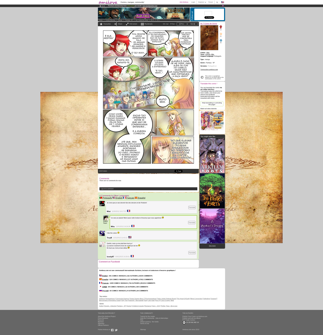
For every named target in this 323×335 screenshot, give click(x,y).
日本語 (104, 287)
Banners (101, 322)
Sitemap (143, 329)
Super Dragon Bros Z (137, 299)
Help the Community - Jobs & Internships (154, 318)
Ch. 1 (152, 20)
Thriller (163, 306)
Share (120, 24)
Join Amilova (184, 2)
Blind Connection (196, 299)
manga (120, 20)
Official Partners (103, 325)
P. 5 (158, 20)
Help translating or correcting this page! (212, 103)
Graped (213, 299)
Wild (172, 300)
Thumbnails (148, 24)
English (119, 198)
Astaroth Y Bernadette (135, 300)
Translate (192, 207)
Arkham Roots (171, 299)
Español (141, 198)
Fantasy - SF (129, 20)
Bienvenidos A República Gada (109, 300)
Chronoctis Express (122, 299)
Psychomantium (150, 299)
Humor (129, 306)
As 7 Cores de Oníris (142, 20)
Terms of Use (144, 323)
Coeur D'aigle (165, 300)
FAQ (141, 320)
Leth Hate (151, 300)
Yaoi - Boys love (171, 306)
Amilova (102, 299)
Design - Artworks (110, 306)
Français (130, 198)
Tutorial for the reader (147, 316)
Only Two (124, 300)
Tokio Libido (161, 299)
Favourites (107, 24)
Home (101, 20)
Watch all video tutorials (208, 109)
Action (101, 306)
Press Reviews (103, 318)
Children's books (138, 306)
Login (193, 2)
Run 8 (157, 300)
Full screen (133, 24)
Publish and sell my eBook (191, 318)
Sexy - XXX (156, 306)
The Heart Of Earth (183, 299)
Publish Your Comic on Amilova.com (194, 316)
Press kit (101, 320)
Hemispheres (110, 299)
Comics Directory (110, 20)
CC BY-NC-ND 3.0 (192, 322)
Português (107, 198)
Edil (145, 300)
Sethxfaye (206, 299)
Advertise (101, 323)
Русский (105, 291)
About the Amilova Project (106, 316)
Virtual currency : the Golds (149, 322)
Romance (148, 306)
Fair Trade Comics (188, 320)
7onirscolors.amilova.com (209, 69)
